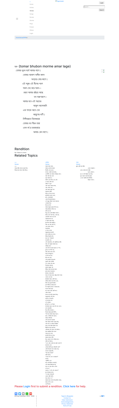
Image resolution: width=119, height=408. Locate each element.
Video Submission (67, 400)
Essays (32, 27)
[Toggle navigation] (17, 18)
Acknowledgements (67, 402)
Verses (32, 11)
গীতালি (25, 37)
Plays (31, 23)
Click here (69, 386)
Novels (32, 17)
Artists (32, 7)
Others (32, 30)
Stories (32, 20)
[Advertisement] (59, 52)
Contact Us (67, 398)
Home (31, 4)
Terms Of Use (67, 406)
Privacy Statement (67, 404)
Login (31, 33)
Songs (31, 14)
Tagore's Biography (67, 396)
